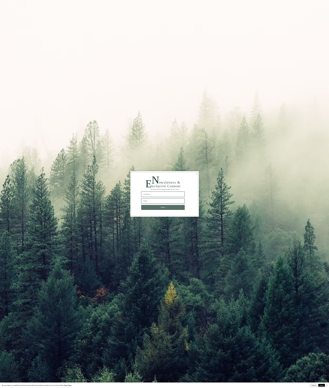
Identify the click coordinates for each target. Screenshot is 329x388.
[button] (196, 173)
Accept (321, 385)
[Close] (327, 385)
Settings (313, 385)
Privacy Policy (67, 385)
